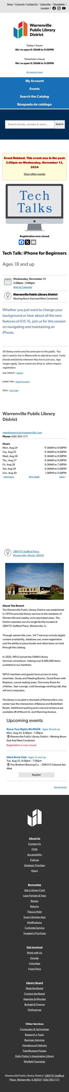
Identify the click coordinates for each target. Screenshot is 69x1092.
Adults (19, 373)
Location (45, 8)
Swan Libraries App (34, 917)
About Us (34, 838)
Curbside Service (34, 928)
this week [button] (34, 477)
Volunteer (34, 963)
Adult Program (22, 382)
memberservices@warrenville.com (22, 432)
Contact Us (32, 4)
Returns (34, 906)
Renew (34, 901)
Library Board (34, 983)
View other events (34, 174)
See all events (60, 787)
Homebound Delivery (34, 1045)
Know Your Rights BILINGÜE (33, 729)
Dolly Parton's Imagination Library (34, 1056)
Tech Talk (14, 390)
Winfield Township (34, 1061)
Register (36, 775)
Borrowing (34, 885)
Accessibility (34, 855)
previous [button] (9, 477)
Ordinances (34, 1010)
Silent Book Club (26, 757)
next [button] (62, 477)
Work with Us (34, 953)
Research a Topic (34, 1035)
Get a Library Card (34, 890)
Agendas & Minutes (34, 999)
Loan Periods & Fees (34, 895)
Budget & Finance (34, 1004)
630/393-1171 (51, 1080)
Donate (34, 958)
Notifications (34, 922)
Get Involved (35, 947)
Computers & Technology (34, 1029)
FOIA (35, 849)
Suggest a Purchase (34, 933)
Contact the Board (34, 994)
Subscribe (45, 4)
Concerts (20, 4)
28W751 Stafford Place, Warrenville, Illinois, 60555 (28, 553)
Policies (34, 860)
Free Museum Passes (34, 1051)
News (10, 4)
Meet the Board (34, 988)
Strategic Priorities (34, 865)
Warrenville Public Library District (35, 294)
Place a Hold (34, 912)
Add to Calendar (22, 287)
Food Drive (34, 969)
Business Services (34, 1040)
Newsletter (59, 4)
